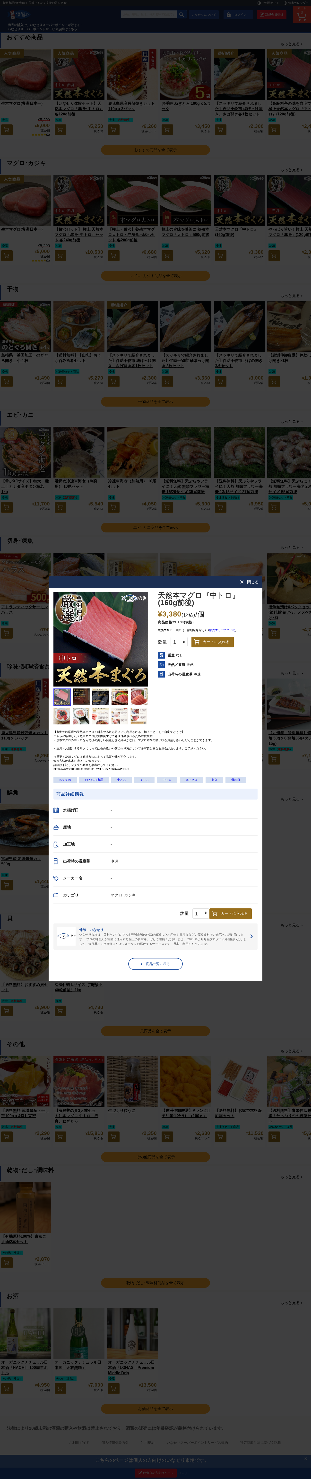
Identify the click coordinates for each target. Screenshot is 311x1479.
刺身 (214, 780)
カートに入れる (216, 642)
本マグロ (191, 780)
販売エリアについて (222, 630)
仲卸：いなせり (155, 936)
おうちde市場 (94, 780)
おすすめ (65, 780)
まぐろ (144, 780)
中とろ (121, 780)
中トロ (167, 780)
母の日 (235, 780)
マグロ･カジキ (123, 895)
